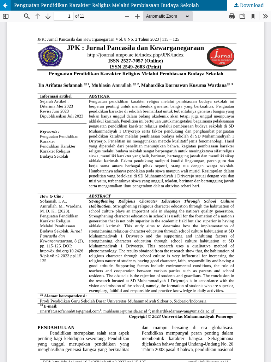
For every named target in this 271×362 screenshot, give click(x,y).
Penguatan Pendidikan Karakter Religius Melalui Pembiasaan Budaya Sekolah (106, 5)
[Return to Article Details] (5, 5)
